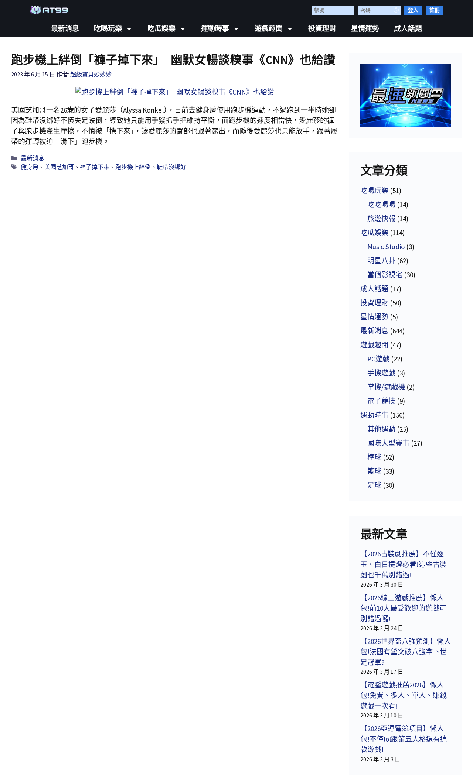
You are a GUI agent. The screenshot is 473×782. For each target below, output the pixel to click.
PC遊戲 (378, 358)
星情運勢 (365, 28)
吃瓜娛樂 (161, 28)
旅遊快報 (381, 218)
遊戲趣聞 (269, 28)
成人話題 (408, 28)
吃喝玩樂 (108, 28)
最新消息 (65, 28)
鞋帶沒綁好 (171, 167)
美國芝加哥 (59, 167)
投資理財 (322, 28)
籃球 (374, 471)
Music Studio (386, 246)
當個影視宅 (384, 274)
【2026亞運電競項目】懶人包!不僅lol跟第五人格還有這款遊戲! (403, 739)
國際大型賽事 (388, 443)
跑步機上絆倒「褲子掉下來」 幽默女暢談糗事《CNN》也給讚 (173, 59)
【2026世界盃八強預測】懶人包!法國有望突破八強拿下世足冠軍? (405, 652)
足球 (374, 485)
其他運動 (381, 429)
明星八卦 (381, 260)
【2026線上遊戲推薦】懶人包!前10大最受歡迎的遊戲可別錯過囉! (403, 608)
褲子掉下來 (94, 167)
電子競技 (381, 401)
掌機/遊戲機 (386, 387)
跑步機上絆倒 (133, 167)
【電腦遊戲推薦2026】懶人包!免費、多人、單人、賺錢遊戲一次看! (403, 695)
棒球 (374, 457)
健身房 (29, 167)
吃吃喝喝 (381, 204)
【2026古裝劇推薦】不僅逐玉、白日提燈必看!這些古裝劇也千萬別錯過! (403, 564)
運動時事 (215, 28)
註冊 (434, 10)
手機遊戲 (381, 372)
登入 (413, 10)
